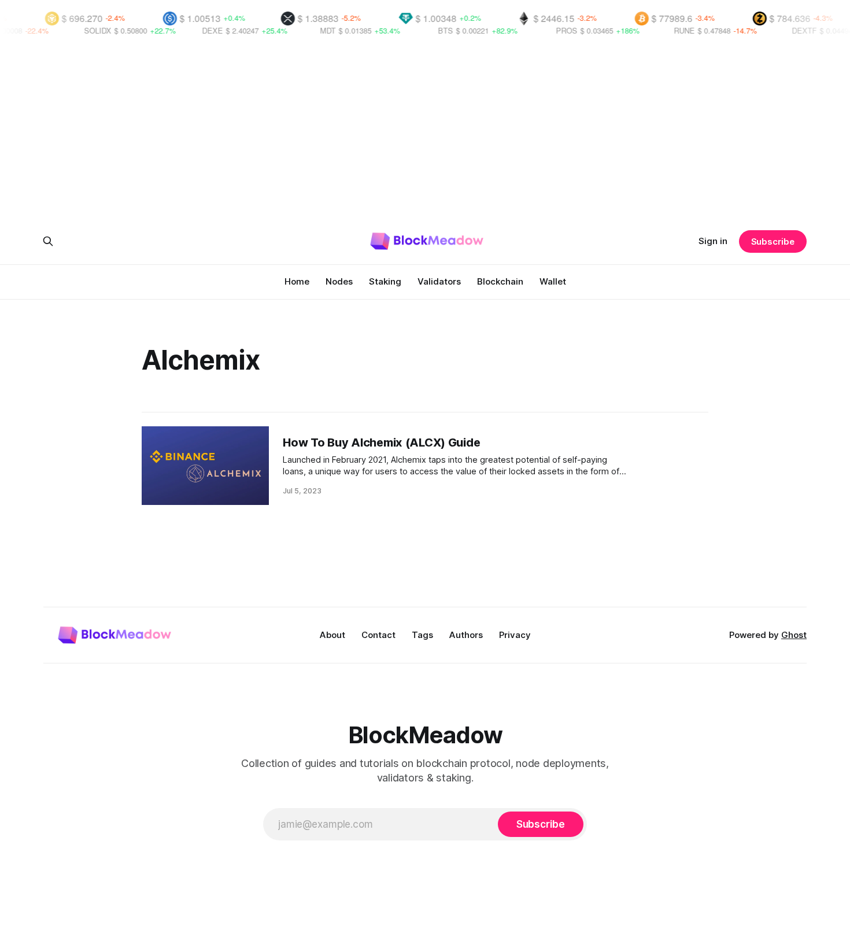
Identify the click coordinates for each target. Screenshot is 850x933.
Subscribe (772, 241)
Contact (378, 634)
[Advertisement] (425, 134)
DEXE (193, 30)
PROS (547, 30)
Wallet (552, 281)
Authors (466, 634)
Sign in (713, 240)
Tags (422, 634)
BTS (426, 30)
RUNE (665, 30)
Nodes (339, 281)
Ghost (794, 634)
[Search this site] (48, 241)
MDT (308, 30)
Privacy (515, 634)
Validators (439, 281)
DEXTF (785, 30)
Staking (385, 281)
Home (296, 281)
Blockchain (500, 281)
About (332, 634)
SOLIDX (78, 30)
